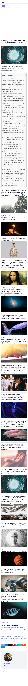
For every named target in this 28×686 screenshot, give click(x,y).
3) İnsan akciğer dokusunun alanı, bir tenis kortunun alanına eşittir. (12, 90)
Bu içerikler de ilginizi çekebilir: (11, 185)
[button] (26, 1)
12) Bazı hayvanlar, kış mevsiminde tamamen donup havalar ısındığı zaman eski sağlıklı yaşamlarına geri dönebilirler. (14, 153)
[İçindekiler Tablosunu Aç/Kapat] (23, 75)
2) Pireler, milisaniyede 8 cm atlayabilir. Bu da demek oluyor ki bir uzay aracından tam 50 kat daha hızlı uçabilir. (13, 85)
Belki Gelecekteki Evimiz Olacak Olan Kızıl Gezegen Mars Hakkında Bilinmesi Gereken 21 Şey (13, 630)
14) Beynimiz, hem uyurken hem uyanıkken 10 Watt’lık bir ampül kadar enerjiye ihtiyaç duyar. (14, 166)
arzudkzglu (7, 663)
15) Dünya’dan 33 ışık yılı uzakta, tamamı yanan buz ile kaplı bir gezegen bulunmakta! (14, 170)
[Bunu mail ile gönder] (3, 645)
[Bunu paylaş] (6, 645)
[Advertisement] (14, 23)
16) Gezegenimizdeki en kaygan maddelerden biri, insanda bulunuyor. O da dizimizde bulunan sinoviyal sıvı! (14, 174)
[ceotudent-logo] (2, 1)
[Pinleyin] (13, 645)
